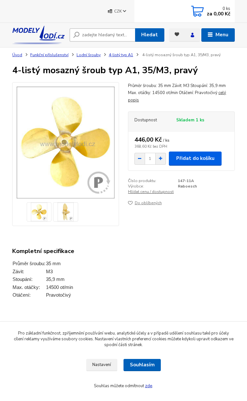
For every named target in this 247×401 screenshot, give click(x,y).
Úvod (17, 54)
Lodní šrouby (89, 54)
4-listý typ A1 (121, 54)
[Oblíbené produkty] (177, 34)
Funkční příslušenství (49, 54)
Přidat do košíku (195, 158)
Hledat (149, 34)
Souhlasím (142, 365)
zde (148, 386)
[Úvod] (38, 35)
